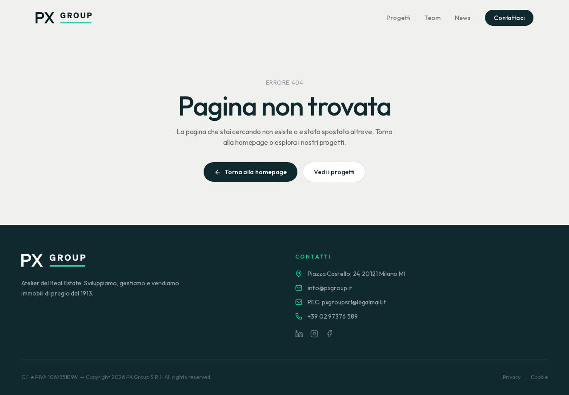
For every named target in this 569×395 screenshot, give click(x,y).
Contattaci (509, 18)
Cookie (539, 377)
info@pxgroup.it (330, 288)
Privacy (511, 377)
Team (432, 18)
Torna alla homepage (255, 172)
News (463, 18)
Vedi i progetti (334, 172)
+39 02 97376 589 (333, 316)
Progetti (398, 18)
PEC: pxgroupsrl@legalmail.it (347, 302)
